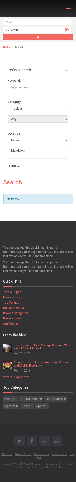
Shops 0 (27, 406)
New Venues (11, 297)
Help (72, 454)
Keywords (15, 80)
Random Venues (14, 308)
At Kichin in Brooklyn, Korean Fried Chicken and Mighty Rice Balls (42, 364)
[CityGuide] (14, 8)
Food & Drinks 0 (56, 399)
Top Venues (11, 302)
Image (12, 165)
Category (14, 102)
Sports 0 (42, 406)
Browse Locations (15, 318)
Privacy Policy (23, 454)
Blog (38, 458)
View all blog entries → (18, 377)
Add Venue (10, 323)
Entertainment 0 (31, 399)
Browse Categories (15, 313)
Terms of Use (41, 454)
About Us (6, 454)
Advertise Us (59, 454)
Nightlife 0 (11, 406)
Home (6, 46)
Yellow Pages (12, 292)
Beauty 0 (10, 399)
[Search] (38, 37)
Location (14, 133)
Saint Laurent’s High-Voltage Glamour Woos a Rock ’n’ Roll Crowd (43, 346)
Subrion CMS (33, 463)
